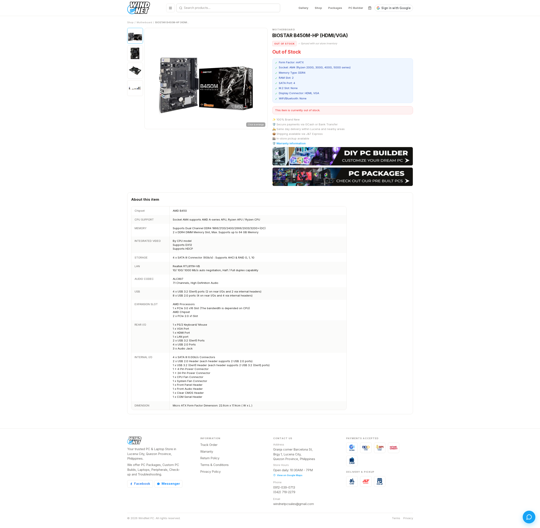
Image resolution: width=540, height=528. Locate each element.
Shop (318, 7)
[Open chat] (529, 517)
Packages (335, 7)
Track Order (208, 445)
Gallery (303, 7)
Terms (396, 518)
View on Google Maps (289, 475)
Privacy (408, 518)
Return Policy (209, 458)
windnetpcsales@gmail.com (293, 504)
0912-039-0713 (284, 487)
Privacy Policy (210, 472)
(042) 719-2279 (284, 492)
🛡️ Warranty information (289, 143)
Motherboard (144, 22)
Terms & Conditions (214, 465)
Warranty (206, 451)
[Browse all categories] (170, 8)
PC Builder (355, 7)
